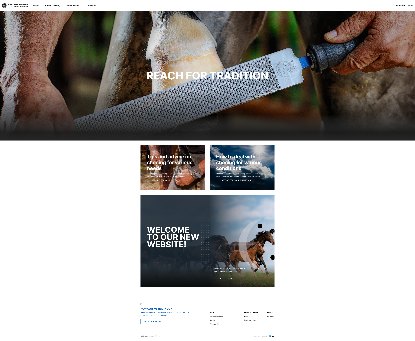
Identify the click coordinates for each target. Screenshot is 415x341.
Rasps (36, 5)
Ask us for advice (152, 321)
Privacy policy (215, 324)
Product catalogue (250, 320)
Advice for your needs (165, 180)
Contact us (91, 5)
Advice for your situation (236, 180)
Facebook (270, 316)
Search (399, 6)
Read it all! (225, 279)
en (411, 6)
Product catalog (52, 5)
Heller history (72, 5)
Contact (212, 320)
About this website (216, 316)
